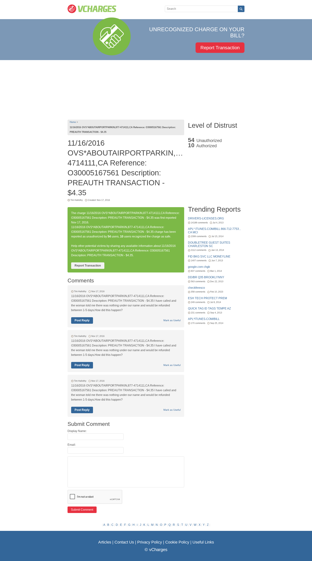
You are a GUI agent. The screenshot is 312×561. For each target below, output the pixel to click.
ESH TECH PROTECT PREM (207, 298)
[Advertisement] (156, 89)
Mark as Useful (172, 320)
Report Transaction (220, 47)
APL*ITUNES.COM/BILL (204, 318)
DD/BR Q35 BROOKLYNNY (206, 277)
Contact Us (124, 542)
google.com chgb (199, 266)
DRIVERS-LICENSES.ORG (206, 218)
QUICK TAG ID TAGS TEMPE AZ (209, 308)
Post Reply (82, 320)
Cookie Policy (177, 542)
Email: (72, 444)
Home (73, 122)
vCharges (158, 549)
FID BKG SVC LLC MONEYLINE (209, 256)
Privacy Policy (149, 542)
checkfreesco (196, 287)
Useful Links (203, 542)
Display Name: (77, 431)
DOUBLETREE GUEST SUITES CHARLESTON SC (209, 244)
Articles (104, 542)
